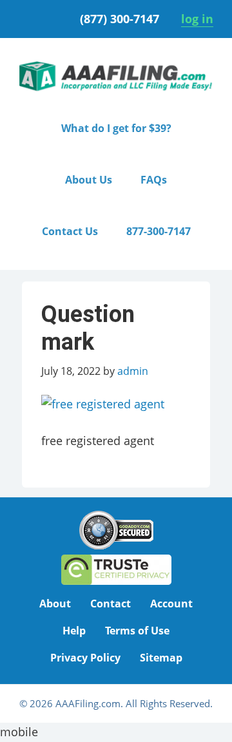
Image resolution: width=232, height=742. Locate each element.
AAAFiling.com (116, 76)
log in (197, 18)
